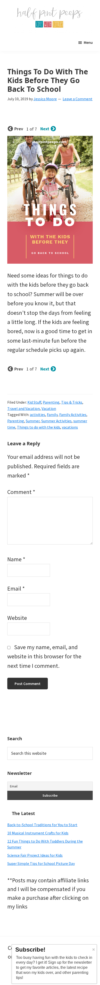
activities (37, 414)
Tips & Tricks (71, 402)
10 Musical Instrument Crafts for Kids (37, 833)
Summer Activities (56, 420)
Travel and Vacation (23, 408)
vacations (70, 427)
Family (52, 414)
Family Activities (72, 414)
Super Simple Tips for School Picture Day (41, 863)
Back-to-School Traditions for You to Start (42, 824)
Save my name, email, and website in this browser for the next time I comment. (44, 656)
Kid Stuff (34, 402)
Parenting (51, 402)
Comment (21, 492)
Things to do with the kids (38, 427)
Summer (33, 420)
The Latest (23, 813)
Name (16, 559)
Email (16, 588)
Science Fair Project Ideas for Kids (35, 855)
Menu (88, 42)
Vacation (49, 408)
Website (17, 618)
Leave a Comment (77, 98)
